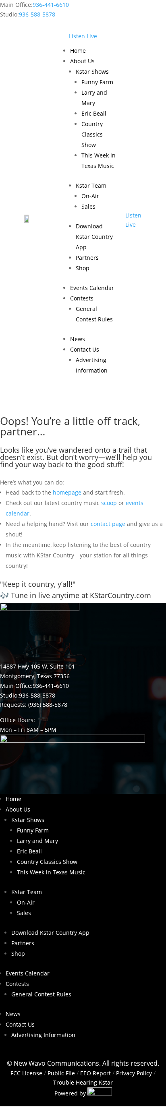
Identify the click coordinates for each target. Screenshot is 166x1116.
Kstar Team (91, 185)
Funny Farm (97, 82)
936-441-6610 (51, 4)
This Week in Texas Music (51, 872)
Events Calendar (92, 288)
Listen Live (83, 36)
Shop (82, 268)
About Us (82, 61)
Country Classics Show (92, 134)
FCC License (26, 1073)
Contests (81, 298)
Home (78, 50)
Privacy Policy (134, 1073)
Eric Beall (93, 113)
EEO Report (95, 1073)
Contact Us (84, 349)
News (77, 339)
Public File (61, 1073)
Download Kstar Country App (94, 236)
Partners (87, 257)
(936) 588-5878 (47, 704)
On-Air (90, 196)
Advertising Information (43, 1035)
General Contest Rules (41, 994)
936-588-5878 (37, 14)
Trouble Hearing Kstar (83, 1082)
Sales (88, 206)
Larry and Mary (37, 841)
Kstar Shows (92, 71)
